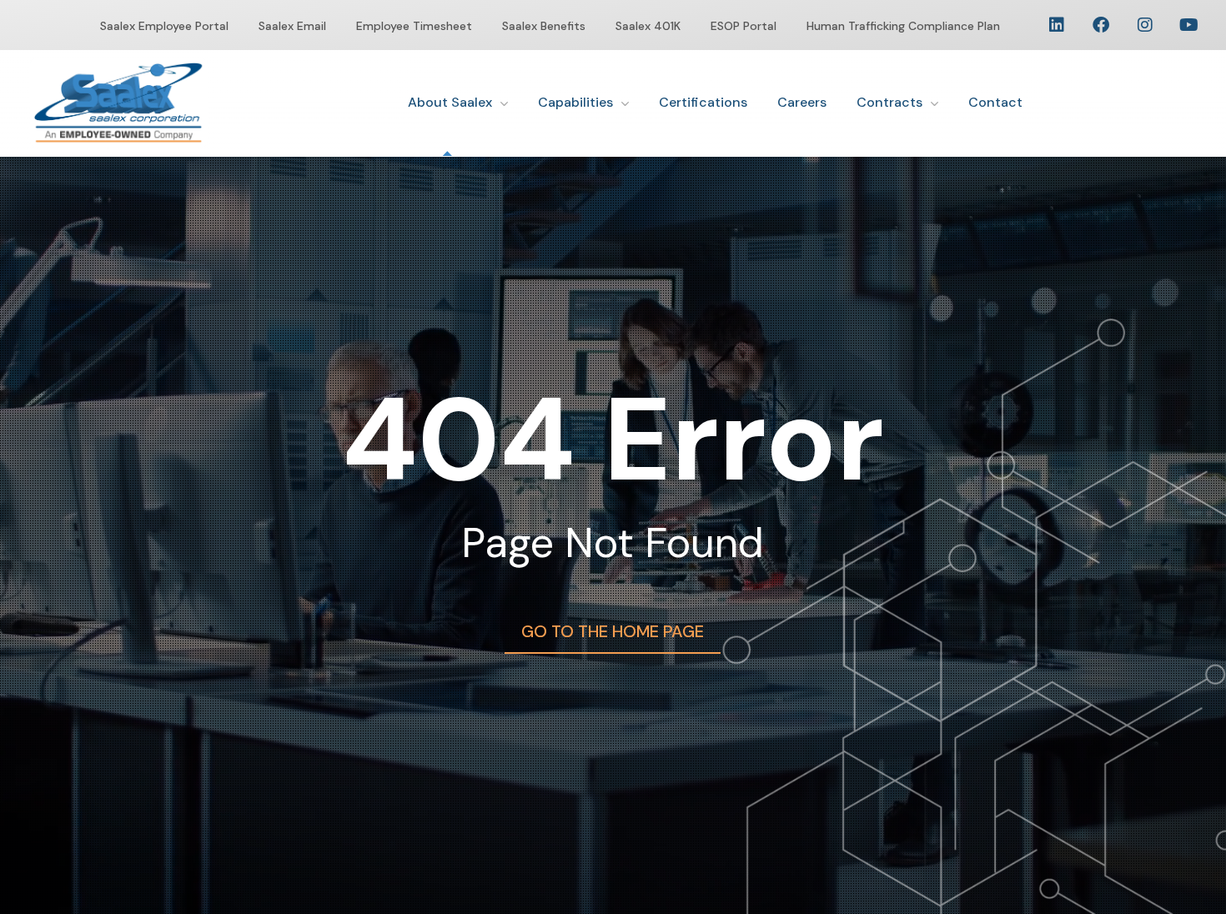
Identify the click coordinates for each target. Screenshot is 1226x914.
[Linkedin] (1056, 25)
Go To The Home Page (612, 631)
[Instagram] (1145, 25)
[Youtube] (1189, 25)
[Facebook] (1101, 25)
